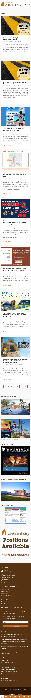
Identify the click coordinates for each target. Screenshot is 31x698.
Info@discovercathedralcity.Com (9, 582)
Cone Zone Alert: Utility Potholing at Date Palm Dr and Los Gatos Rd (15, 83)
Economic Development (6, 595)
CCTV (18, 692)
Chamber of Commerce (6, 599)
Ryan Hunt (12, 132)
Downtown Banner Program (10, 439)
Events (14, 692)
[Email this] (24, 696)
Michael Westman (14, 41)
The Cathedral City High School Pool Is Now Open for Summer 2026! (14, 129)
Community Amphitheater (7, 601)
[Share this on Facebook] (6, 696)
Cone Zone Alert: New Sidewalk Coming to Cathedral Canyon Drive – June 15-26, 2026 (14, 174)
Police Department (5, 591)
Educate (17, 225)
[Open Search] (25, 4)
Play (20, 132)
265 (25, 386)
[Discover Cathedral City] (15, 414)
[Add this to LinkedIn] (19, 696)
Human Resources (5, 597)
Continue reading (8, 55)
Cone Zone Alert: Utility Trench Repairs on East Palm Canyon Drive (15, 38)
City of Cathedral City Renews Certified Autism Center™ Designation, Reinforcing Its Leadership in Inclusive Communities (14, 641)
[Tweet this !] (10, 696)
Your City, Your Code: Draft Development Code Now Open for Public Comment (15, 269)
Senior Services (4, 603)
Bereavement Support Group (8, 673)
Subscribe (23, 692)
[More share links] (28, 696)
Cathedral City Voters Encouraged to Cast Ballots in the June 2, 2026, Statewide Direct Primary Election (15, 360)
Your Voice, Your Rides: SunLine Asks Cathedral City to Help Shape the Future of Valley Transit (15, 314)
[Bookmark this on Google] (15, 696)
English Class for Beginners (8, 669)
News (20, 41)
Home (6, 692)
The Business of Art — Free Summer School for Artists (15, 665)
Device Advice (4, 660)
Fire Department (5, 593)
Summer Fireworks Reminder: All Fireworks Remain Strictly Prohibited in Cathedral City (14, 222)
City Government (5, 589)
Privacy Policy (23, 689)
